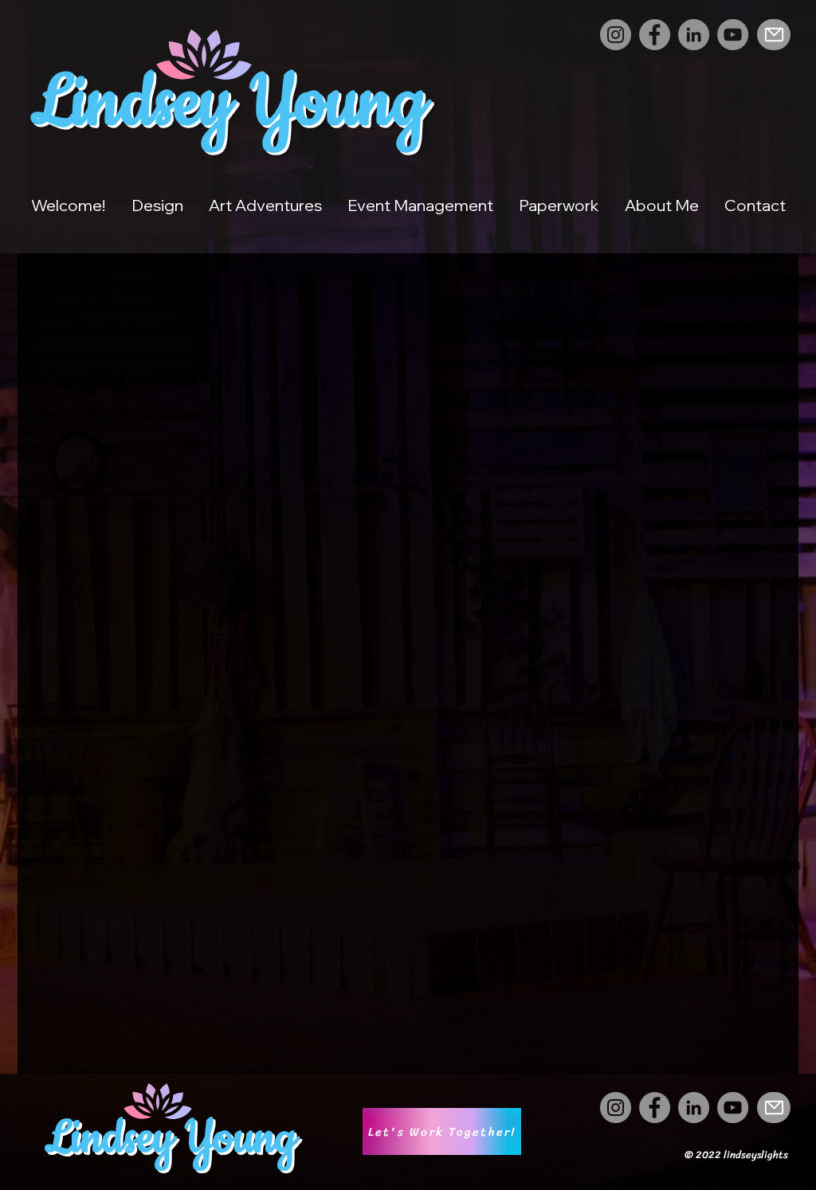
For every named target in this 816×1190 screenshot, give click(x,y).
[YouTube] (732, 34)
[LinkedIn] (693, 34)
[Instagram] (615, 34)
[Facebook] (654, 34)
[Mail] (773, 34)
